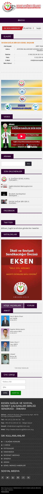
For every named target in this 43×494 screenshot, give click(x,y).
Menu (22, 20)
